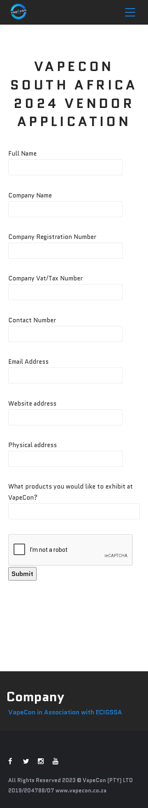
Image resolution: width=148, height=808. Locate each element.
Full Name (22, 153)
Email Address (28, 361)
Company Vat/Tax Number (45, 278)
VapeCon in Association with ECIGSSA (65, 712)
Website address (32, 403)
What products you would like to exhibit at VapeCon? (70, 492)
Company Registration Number (52, 236)
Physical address (32, 445)
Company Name (30, 195)
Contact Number (32, 320)
